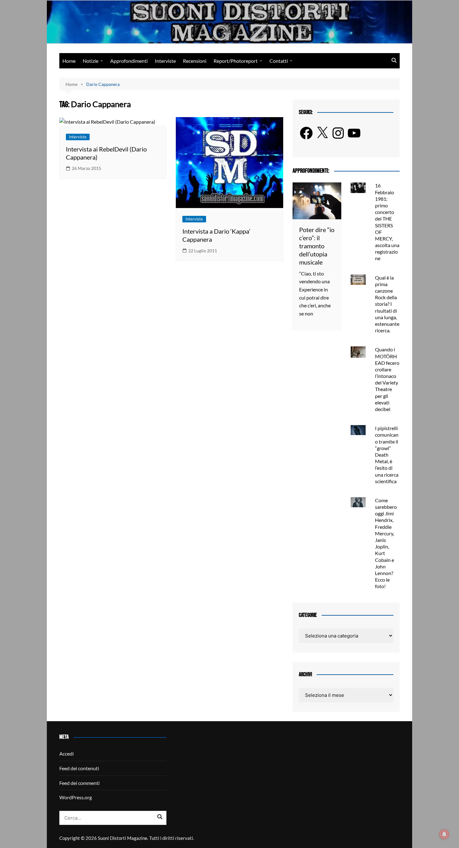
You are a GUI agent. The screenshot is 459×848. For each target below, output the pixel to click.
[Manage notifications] (444, 834)
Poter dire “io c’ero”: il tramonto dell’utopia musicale (316, 246)
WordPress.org (75, 797)
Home (69, 61)
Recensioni (194, 61)
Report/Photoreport (236, 61)
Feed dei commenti (79, 783)
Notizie (90, 61)
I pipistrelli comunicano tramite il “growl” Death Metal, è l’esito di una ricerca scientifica (386, 454)
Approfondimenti (129, 61)
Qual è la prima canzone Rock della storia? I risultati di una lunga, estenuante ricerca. (387, 304)
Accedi (66, 753)
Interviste (165, 61)
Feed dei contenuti (79, 768)
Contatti (278, 61)
